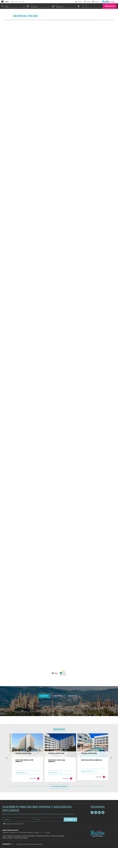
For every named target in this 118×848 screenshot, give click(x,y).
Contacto (10, 838)
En (16, 2)
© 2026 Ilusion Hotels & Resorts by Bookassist (30, 844)
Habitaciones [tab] (57, 696)
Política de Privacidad (28, 836)
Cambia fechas (110, 6)
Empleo (53, 836)
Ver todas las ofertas (59, 786)
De (20, 2)
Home (4, 836)
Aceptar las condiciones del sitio (14, 824)
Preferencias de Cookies (21, 838)
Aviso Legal (18, 836)
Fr (23, 2)
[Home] (109, 1)
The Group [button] (6, 844)
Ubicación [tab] (44, 696)
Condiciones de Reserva (43, 836)
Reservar (33, 778)
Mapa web (10, 836)
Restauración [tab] (73, 696)
